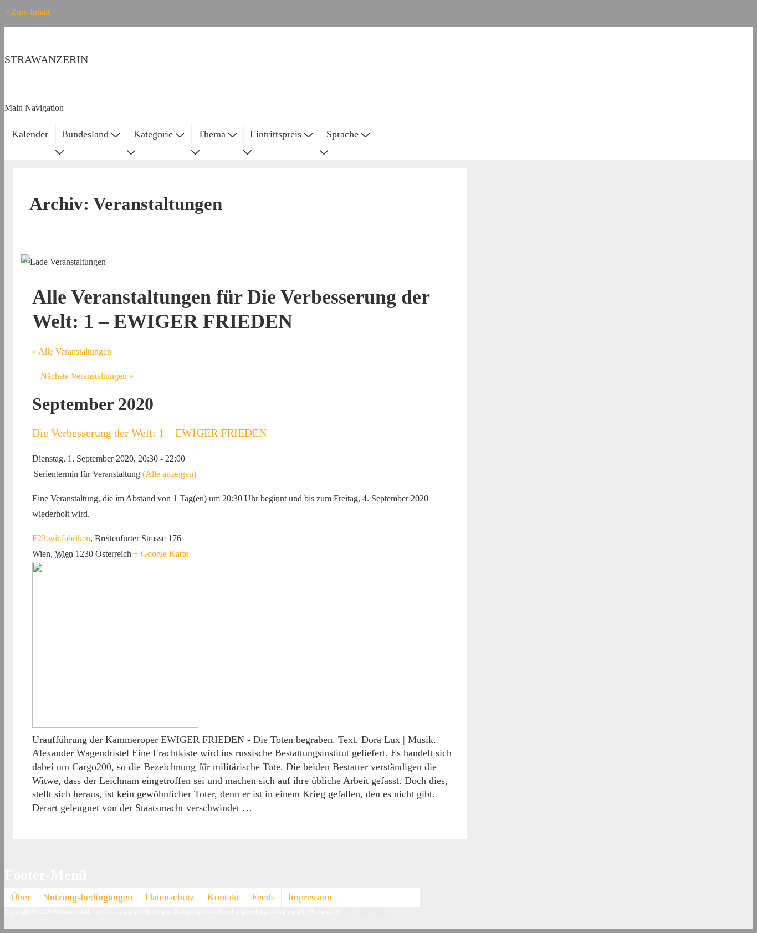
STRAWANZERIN (46, 59)
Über (20, 897)
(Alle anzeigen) (169, 474)
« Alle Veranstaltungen (71, 351)
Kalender (30, 134)
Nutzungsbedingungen (87, 897)
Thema (212, 134)
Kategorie (153, 134)
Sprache (342, 134)
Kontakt (223, 897)
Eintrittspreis (275, 134)
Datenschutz (170, 897)
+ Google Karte (161, 553)
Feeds (263, 897)
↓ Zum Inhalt (27, 12)
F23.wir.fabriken (61, 538)
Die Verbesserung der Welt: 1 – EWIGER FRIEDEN (149, 433)
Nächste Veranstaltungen (87, 376)
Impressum (310, 897)
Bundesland (85, 134)
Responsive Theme (366, 912)
